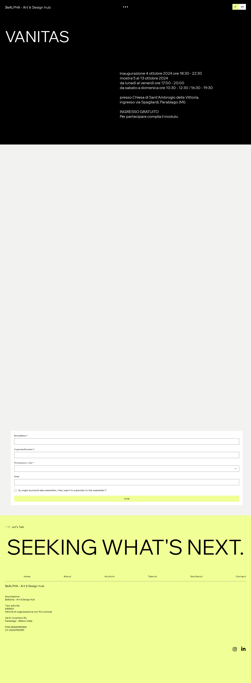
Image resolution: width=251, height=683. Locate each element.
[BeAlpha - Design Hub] (243, 649)
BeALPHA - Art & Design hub (28, 7)
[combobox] (126, 469)
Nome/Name (20, 435)
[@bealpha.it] (234, 649)
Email (16, 476)
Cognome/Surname (24, 449)
